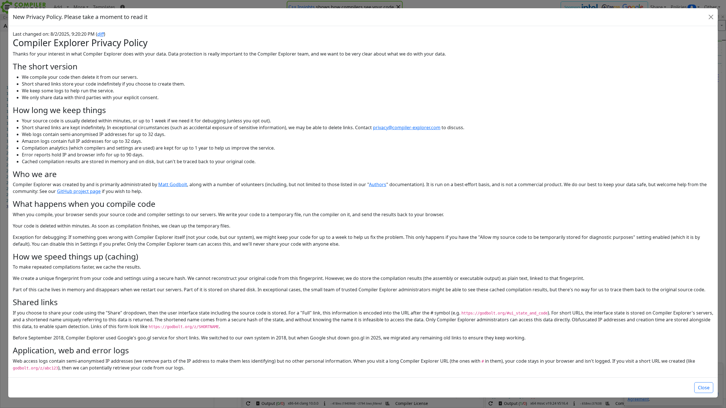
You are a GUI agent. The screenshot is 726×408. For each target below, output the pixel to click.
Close (704, 387)
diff (100, 34)
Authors (377, 184)
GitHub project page (79, 191)
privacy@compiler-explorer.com (406, 127)
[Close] (711, 17)
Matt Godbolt (172, 184)
